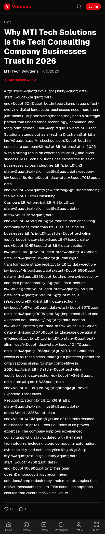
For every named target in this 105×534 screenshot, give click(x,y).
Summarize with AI (23, 80)
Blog (7, 22)
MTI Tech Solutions (21, 71)
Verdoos (18, 6)
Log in (93, 7)
